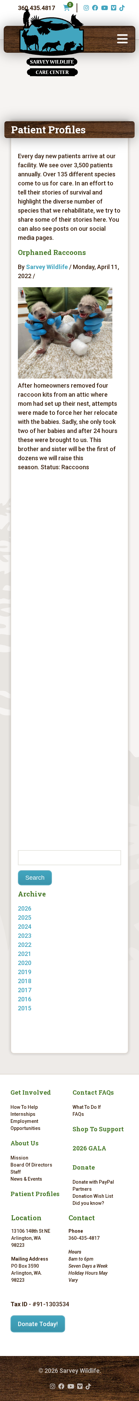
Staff (15, 1172)
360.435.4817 (36, 7)
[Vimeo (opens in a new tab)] (112, 7)
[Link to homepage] (51, 42)
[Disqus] (69, 571)
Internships (22, 1114)
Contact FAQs (93, 1092)
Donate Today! (38, 1323)
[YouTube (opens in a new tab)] (104, 7)
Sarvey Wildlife (47, 266)
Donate (84, 1167)
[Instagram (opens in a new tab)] (85, 7)
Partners (82, 1189)
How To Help (24, 1107)
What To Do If (87, 1107)
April (31, 1017)
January (36, 917)
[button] (122, 39)
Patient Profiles (34, 1194)
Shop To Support (98, 1129)
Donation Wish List (93, 1196)
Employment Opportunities (25, 1125)
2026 (24, 908)
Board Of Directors (31, 1165)
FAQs (78, 1114)
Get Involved (30, 1092)
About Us (24, 1143)
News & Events (26, 1179)
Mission (19, 1158)
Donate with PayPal (93, 1182)
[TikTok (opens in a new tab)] (121, 7)
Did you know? (88, 1203)
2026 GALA (89, 1148)
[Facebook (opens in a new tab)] (94, 7)
